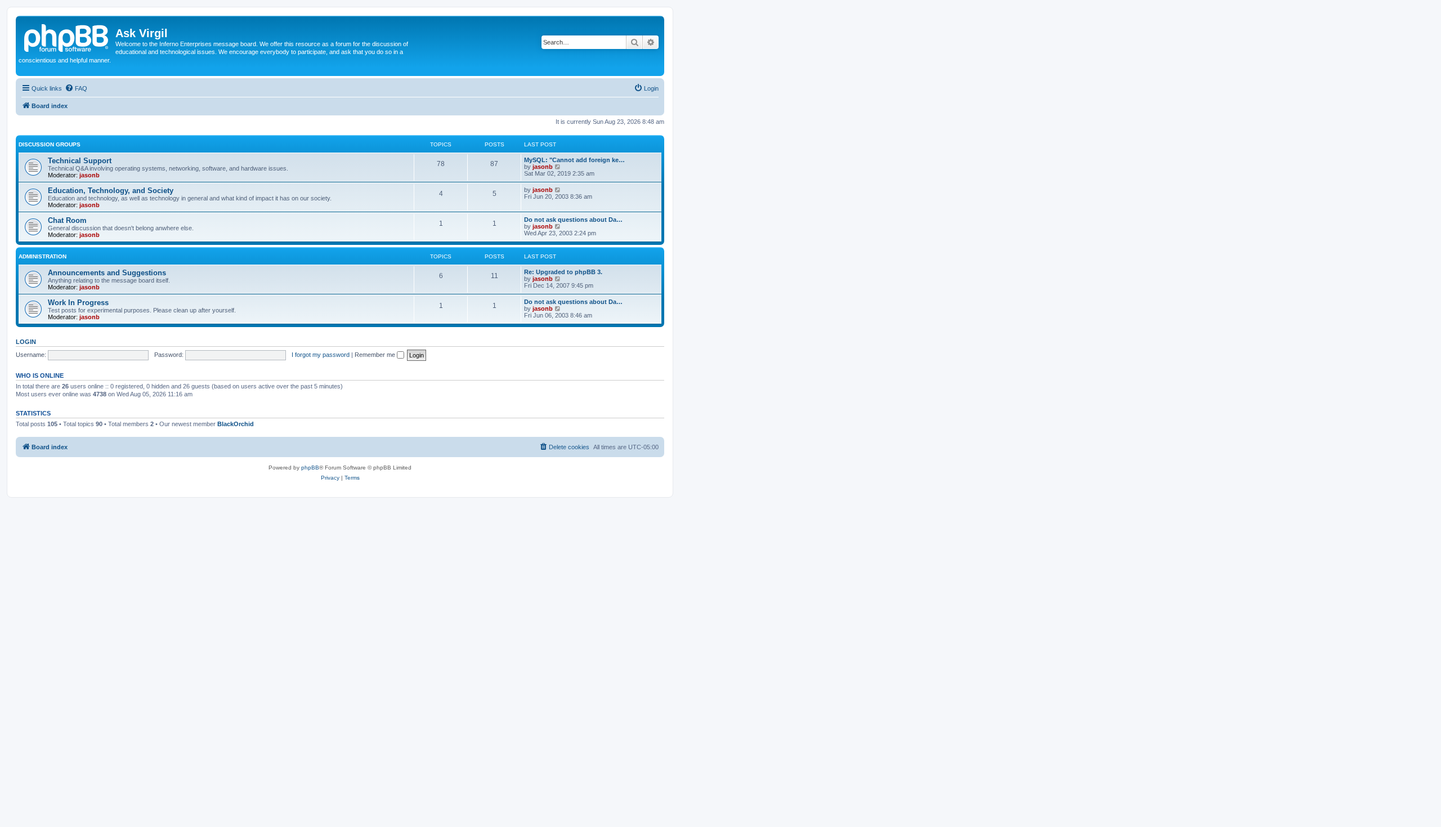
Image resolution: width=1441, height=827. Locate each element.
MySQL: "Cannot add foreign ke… (574, 160)
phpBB (310, 467)
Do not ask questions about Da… (573, 219)
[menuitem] (76, 88)
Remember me (376, 354)
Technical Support (79, 161)
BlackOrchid (235, 424)
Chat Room (67, 220)
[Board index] (67, 37)
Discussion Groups (49, 144)
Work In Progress (78, 302)
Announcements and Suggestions (107, 273)
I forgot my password (321, 354)
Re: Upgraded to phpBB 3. (563, 272)
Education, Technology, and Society (110, 190)
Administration (42, 256)
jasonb (89, 175)
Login (26, 341)
